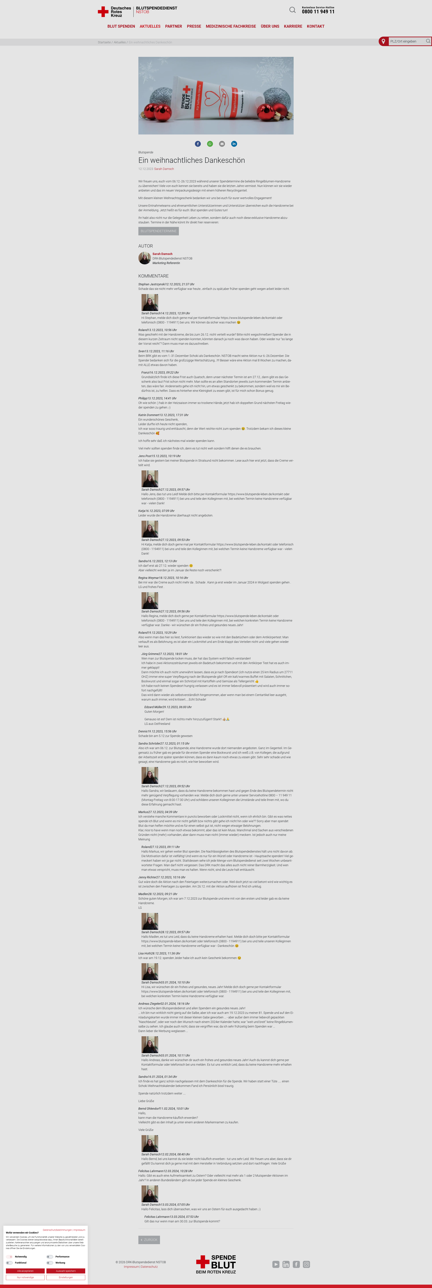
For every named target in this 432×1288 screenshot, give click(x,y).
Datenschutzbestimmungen (57, 1230)
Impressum (79, 1230)
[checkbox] (9, 1256)
